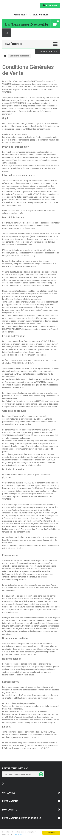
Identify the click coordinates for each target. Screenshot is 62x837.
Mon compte (9, 810)
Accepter (51, 832)
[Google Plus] (3, 783)
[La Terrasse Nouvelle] (26, 24)
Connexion (51, 5)
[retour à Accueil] (5, 56)
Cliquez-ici (18, 834)
